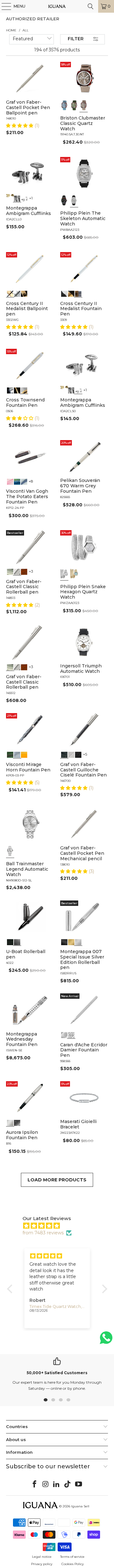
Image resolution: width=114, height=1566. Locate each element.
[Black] (64, 200)
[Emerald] (10, 754)
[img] (60, 1225)
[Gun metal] (17, 198)
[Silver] (24, 198)
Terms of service (72, 1557)
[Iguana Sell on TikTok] (68, 1484)
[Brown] (24, 571)
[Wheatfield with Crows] (17, 481)
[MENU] (3, 6)
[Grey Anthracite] (64, 754)
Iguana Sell (80, 1506)
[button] (20, 125)
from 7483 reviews (43, 1233)
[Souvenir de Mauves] (10, 481)
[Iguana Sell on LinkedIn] (56, 1484)
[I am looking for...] (91, 6)
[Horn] (17, 754)
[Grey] (83, 105)
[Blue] (64, 105)
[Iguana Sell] (57, 6)
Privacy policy (41, 1564)
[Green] (74, 105)
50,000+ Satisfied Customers (57, 1372)
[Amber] (24, 754)
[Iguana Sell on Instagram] (45, 1484)
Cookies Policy (72, 1564)
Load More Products (57, 1180)
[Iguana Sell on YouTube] (79, 1484)
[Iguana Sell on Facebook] (35, 1484)
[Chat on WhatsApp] (106, 1340)
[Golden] (10, 198)
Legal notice (42, 1557)
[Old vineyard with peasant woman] (24, 481)
